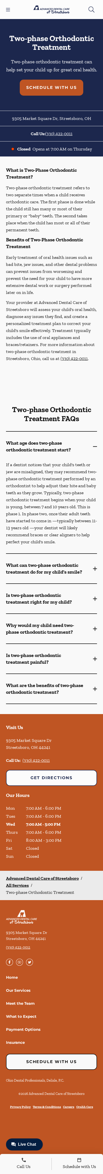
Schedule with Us (51, 87)
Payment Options (23, 1029)
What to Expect (21, 1016)
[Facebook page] (9, 962)
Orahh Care (84, 1107)
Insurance (15, 1042)
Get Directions (51, 777)
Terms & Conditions (47, 1107)
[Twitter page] (29, 962)
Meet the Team (20, 1003)
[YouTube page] (19, 962)
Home (12, 977)
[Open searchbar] (91, 9)
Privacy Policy (20, 1107)
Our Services (18, 990)
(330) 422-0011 (58, 133)
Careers (68, 1107)
